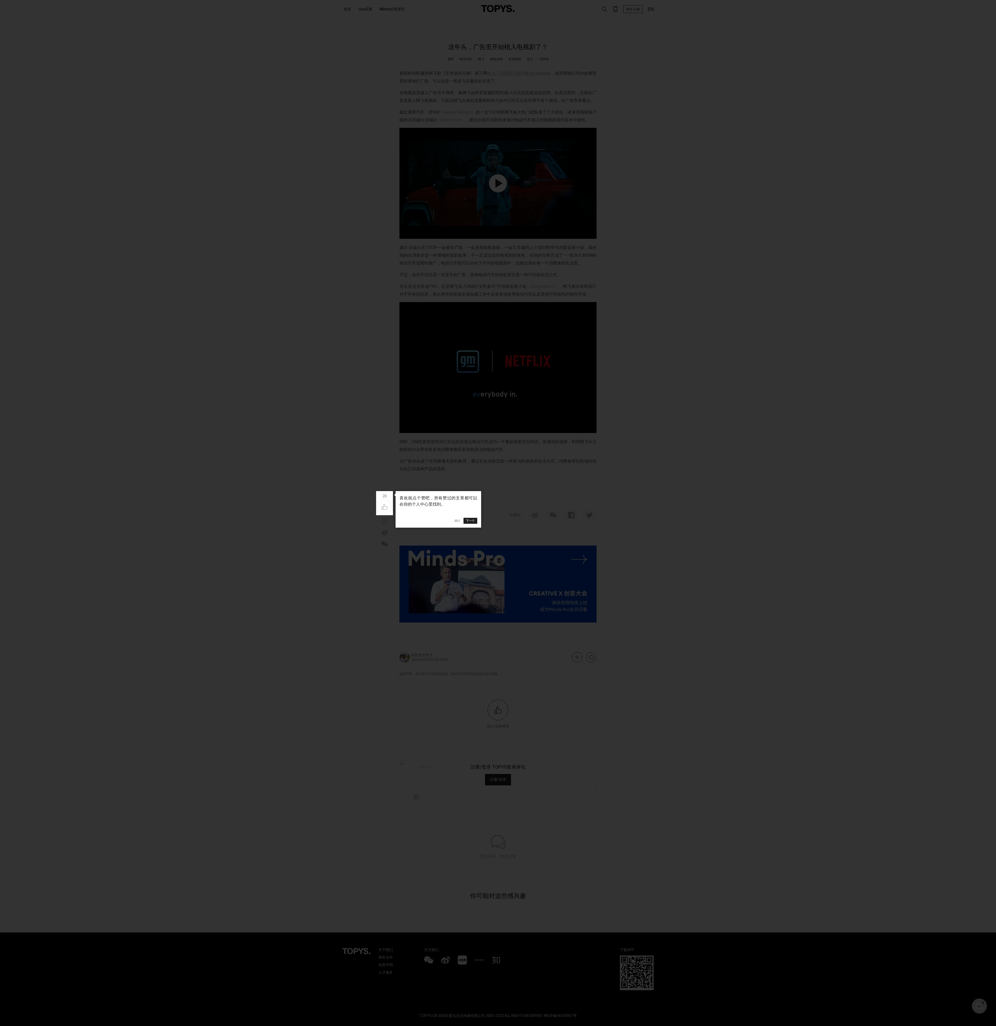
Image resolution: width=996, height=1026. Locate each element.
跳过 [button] (457, 520)
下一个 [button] (470, 520)
